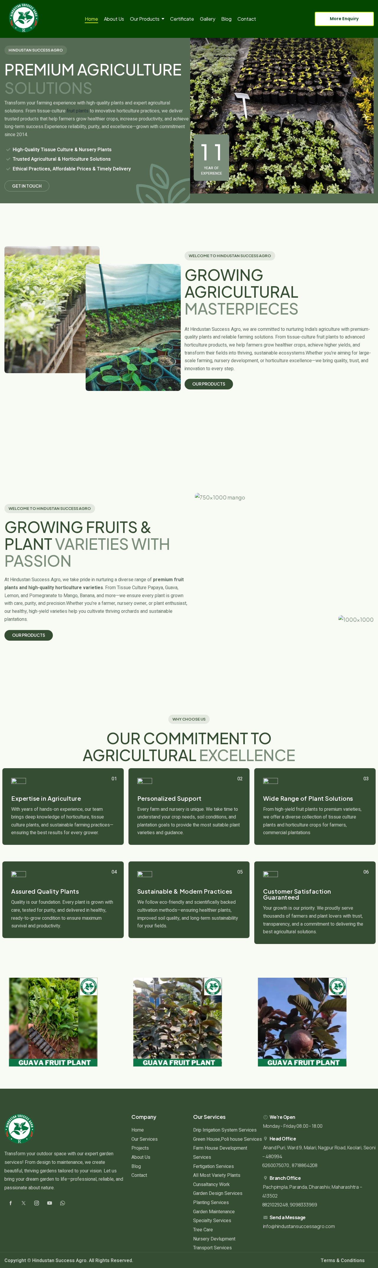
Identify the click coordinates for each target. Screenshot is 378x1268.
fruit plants (78, 111)
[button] (14, 1022)
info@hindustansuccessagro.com (299, 1226)
